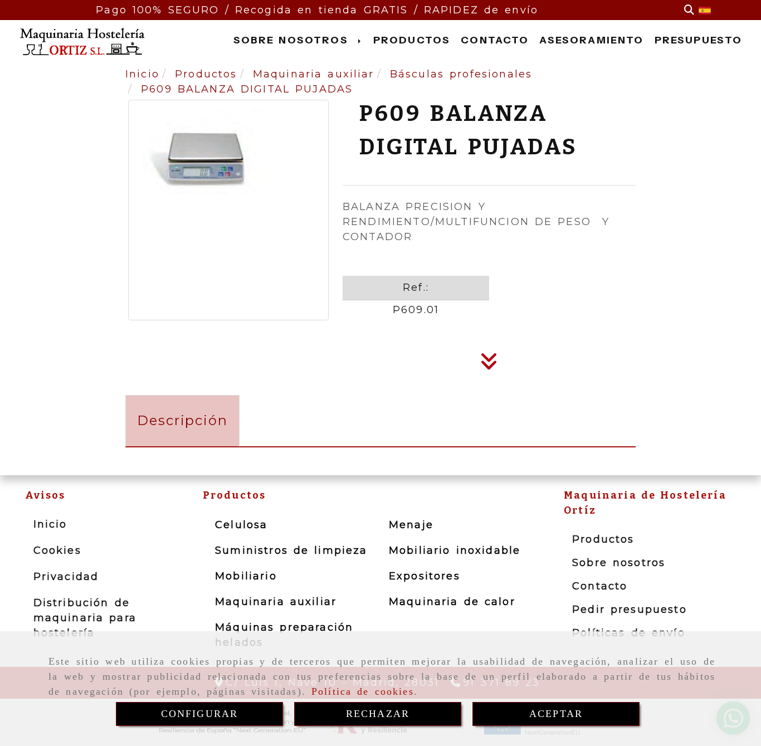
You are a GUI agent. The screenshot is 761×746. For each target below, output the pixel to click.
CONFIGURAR (199, 713)
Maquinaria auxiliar (275, 602)
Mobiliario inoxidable (454, 550)
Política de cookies (362, 691)
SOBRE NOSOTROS (293, 40)
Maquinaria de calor (452, 602)
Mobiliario (246, 576)
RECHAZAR (377, 713)
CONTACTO (495, 40)
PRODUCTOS (411, 40)
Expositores (424, 576)
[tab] (182, 421)
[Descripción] (489, 365)
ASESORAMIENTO (591, 40)
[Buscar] (689, 10)
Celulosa (241, 525)
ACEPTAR (556, 713)
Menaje (411, 525)
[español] (705, 10)
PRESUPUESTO (699, 40)
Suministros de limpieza (291, 550)
